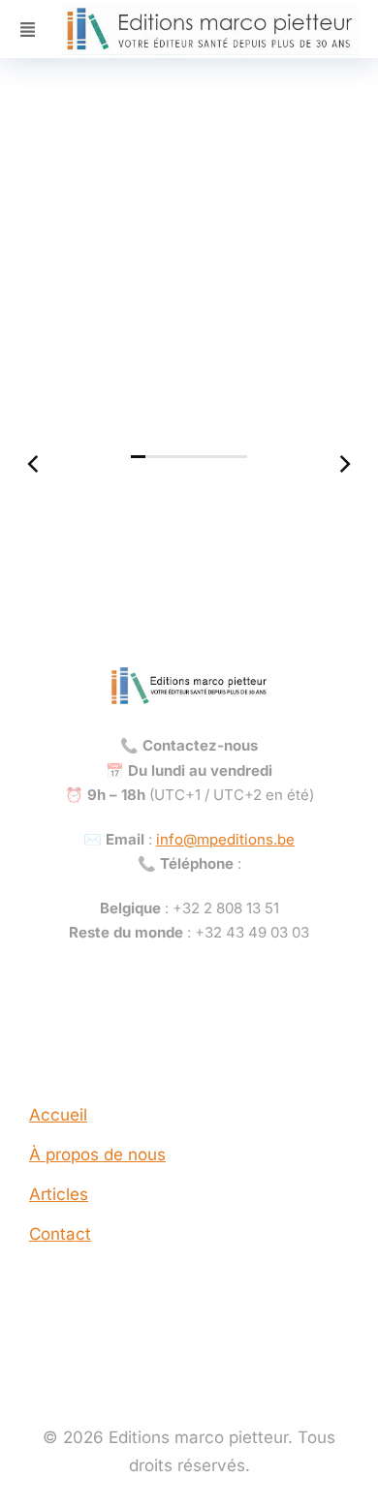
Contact (60, 1234)
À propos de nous (97, 1154)
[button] (138, 456)
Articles (58, 1194)
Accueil (58, 1114)
